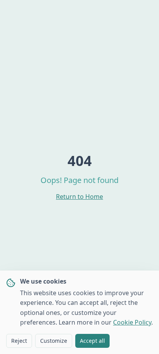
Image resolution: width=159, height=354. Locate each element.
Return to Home (79, 196)
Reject (19, 340)
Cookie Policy (132, 322)
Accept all (92, 340)
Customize (53, 340)
